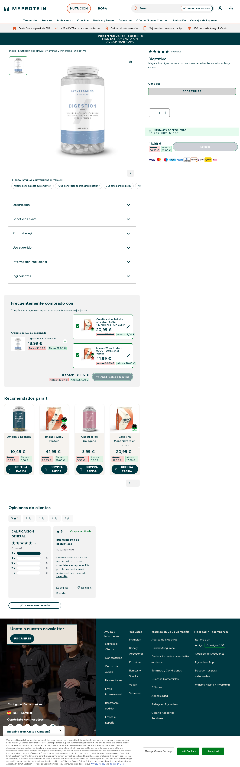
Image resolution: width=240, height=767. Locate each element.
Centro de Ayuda (111, 669)
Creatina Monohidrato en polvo (125, 441)
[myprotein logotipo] (25, 8)
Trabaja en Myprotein (164, 704)
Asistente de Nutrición (198, 8)
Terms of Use (117, 764)
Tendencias (30, 20)
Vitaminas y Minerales (58, 50)
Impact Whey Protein (54, 438)
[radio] (192, 91)
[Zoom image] (130, 62)
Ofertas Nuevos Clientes (151, 20)
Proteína (46, 20)
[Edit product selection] (128, 327)
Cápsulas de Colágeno (89, 438)
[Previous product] (129, 483)
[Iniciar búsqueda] (135, 8)
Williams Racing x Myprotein (212, 684)
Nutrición (135, 639)
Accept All (213, 751)
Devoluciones (113, 680)
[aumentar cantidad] (166, 113)
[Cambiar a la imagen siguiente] (130, 173)
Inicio (12, 50)
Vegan (133, 684)
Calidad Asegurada (163, 647)
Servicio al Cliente (111, 646)
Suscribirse (22, 638)
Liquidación (179, 20)
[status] (159, 113)
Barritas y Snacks (103, 20)
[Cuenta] (220, 8)
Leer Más (61, 576)
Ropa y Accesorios (136, 650)
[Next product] (136, 483)
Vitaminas (83, 20)
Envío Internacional (113, 691)
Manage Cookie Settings (158, 751)
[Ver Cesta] (231, 8)
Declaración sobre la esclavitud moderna (170, 659)
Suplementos (64, 20)
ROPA (102, 8)
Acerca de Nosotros (164, 639)
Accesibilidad (159, 695)
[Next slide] (139, 447)
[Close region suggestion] (60, 730)
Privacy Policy (97, 764)
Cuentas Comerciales (165, 678)
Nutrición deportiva (30, 50)
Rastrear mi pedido (112, 705)
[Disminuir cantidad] (153, 113)
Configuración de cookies (25, 704)
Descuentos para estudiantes (206, 673)
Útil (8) (64, 588)
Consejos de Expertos (203, 20)
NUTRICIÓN (79, 8)
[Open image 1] (18, 65)
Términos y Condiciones (166, 670)
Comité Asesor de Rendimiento (162, 715)
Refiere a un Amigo (209, 642)
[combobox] (172, 8)
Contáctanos (113, 657)
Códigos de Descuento (210, 653)
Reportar (61, 593)
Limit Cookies (188, 751)
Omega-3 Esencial (19, 436)
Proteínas (135, 662)
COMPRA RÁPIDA (21, 469)
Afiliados (156, 687)
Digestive (80, 50)
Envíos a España (110, 719)
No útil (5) (87, 587)
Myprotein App (204, 662)
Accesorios (125, 20)
